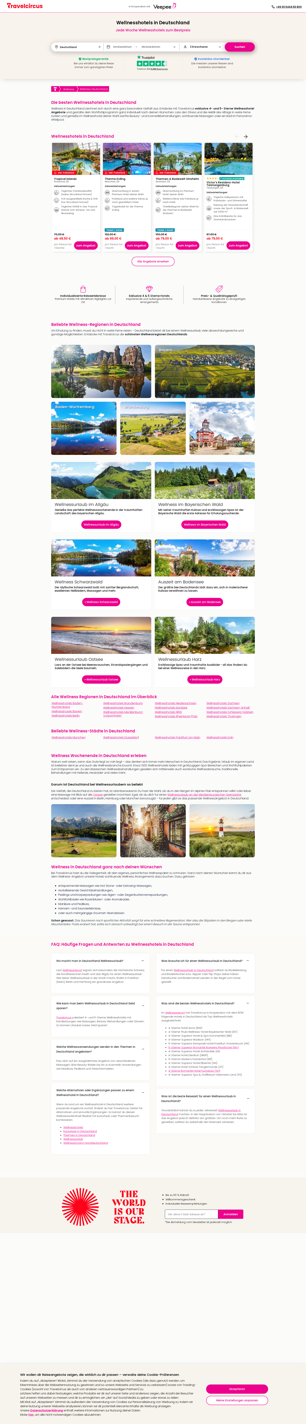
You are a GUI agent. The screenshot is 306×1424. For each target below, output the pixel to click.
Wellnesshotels (73, 1127)
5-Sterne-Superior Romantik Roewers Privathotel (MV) (203, 1047)
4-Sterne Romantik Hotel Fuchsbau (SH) (194, 1071)
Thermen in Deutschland (79, 1135)
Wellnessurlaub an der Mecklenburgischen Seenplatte (204, 795)
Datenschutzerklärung (46, 1410)
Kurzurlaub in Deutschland (80, 1131)
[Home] (55, 89)
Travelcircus (64, 1017)
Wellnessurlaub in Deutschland (194, 970)
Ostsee (98, 795)
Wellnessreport (72, 970)
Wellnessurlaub (73, 1139)
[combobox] (60, 47)
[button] (99, 47)
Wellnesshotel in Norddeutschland (85, 1143)
